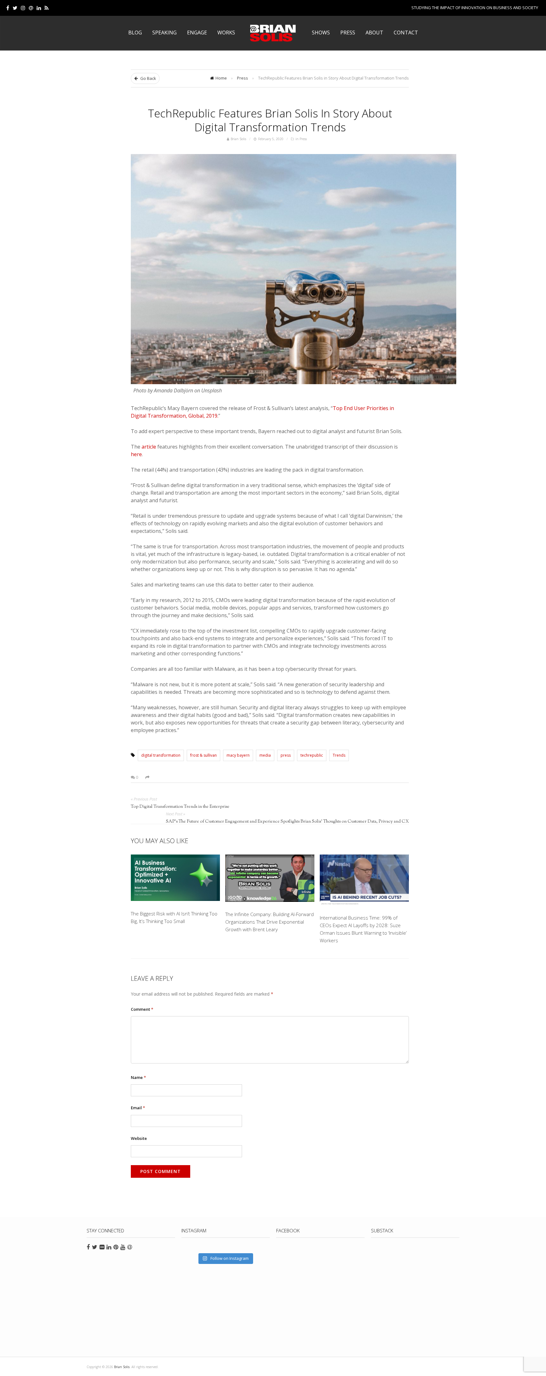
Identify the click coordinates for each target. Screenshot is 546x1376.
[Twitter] (15, 7)
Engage (197, 32)
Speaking (164, 32)
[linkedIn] (39, 7)
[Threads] (31, 7)
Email (138, 1108)
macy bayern (238, 755)
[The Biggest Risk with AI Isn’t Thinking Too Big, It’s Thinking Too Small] (175, 879)
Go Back (147, 78)
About (374, 32)
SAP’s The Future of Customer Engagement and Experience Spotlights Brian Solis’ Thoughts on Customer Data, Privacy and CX (287, 822)
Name (138, 1077)
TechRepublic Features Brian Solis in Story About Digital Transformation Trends (270, 120)
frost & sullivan (203, 755)
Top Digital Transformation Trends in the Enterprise (180, 807)
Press (347, 32)
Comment (142, 1009)
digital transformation (160, 755)
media (265, 755)
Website (139, 1138)
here (136, 454)
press (286, 755)
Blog (135, 32)
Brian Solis (273, 33)
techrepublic (311, 755)
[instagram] (23, 7)
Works (226, 32)
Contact (406, 32)
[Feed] (47, 7)
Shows (321, 32)
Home (221, 78)
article (149, 446)
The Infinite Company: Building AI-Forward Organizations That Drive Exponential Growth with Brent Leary (269, 921)
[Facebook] (7, 7)
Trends (339, 755)
